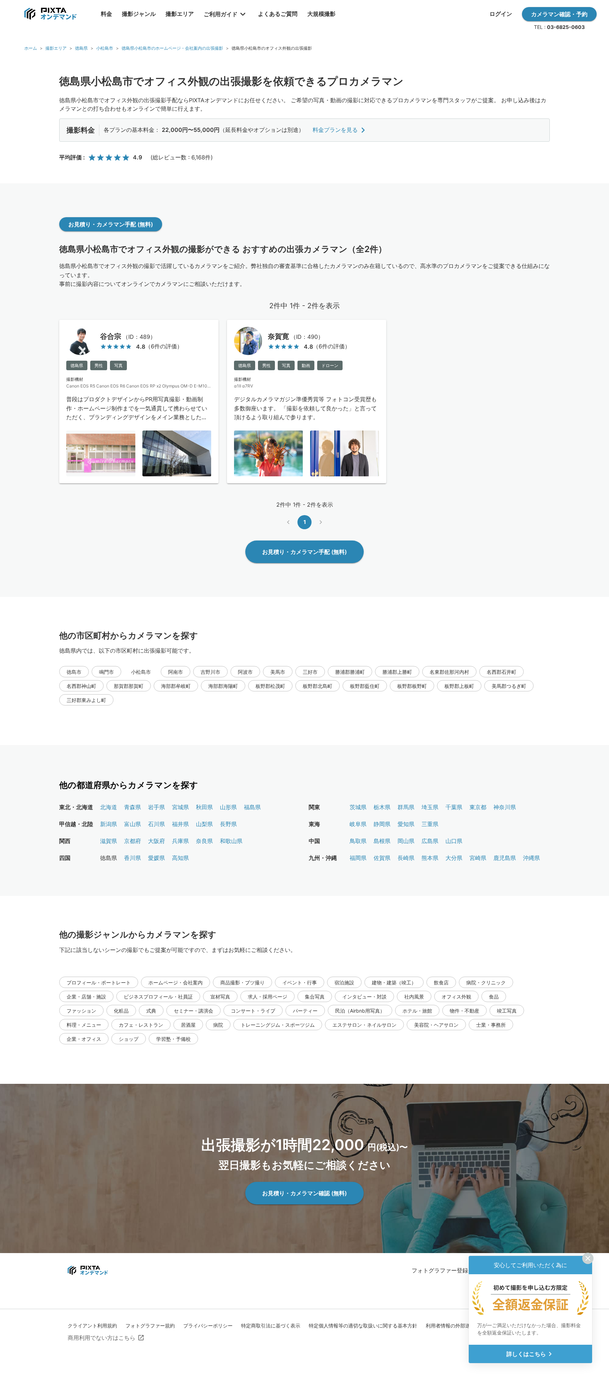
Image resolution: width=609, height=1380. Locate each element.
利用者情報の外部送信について (460, 1326)
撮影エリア (56, 48)
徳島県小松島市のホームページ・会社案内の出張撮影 (172, 48)
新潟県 (108, 824)
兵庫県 (180, 840)
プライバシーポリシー (208, 1326)
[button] (74, 671)
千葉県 (453, 807)
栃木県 (382, 807)
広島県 (430, 840)
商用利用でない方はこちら (101, 1337)
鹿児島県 (504, 857)
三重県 (430, 824)
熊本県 (430, 857)
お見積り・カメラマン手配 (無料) (110, 224)
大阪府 (156, 840)
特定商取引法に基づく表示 (270, 1326)
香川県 (132, 857)
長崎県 (406, 857)
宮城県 (180, 807)
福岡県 (358, 857)
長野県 (228, 824)
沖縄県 (531, 857)
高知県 (180, 857)
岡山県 (406, 840)
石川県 (156, 824)
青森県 (132, 807)
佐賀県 (382, 857)
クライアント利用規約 (92, 1326)
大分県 (453, 857)
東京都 (477, 807)
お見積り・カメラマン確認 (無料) (304, 1193)
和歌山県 (231, 840)
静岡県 (382, 824)
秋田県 (204, 807)
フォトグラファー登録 (440, 1270)
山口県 (453, 840)
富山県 (132, 824)
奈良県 (204, 840)
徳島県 (81, 48)
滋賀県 (108, 840)
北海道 (108, 807)
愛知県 (406, 824)
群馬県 (406, 807)
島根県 (382, 840)
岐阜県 (358, 824)
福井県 (180, 824)
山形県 (228, 807)
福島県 (252, 807)
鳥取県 (358, 840)
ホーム (30, 48)
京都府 (132, 840)
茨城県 (358, 807)
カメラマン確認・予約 (559, 14)
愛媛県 (156, 857)
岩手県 (156, 807)
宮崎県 (477, 857)
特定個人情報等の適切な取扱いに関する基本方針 (363, 1326)
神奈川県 (504, 807)
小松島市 (104, 48)
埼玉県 (430, 807)
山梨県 (204, 824)
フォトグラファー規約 (150, 1326)
